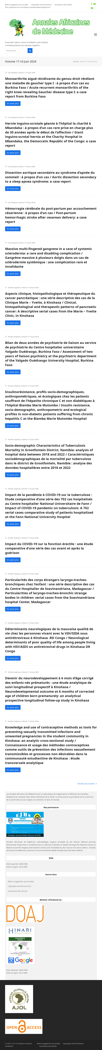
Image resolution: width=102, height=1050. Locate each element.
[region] (25, 824)
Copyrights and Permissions (19, 886)
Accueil (75, 61)
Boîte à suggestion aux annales (21, 881)
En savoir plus (13, 103)
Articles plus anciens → (87, 783)
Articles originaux (14, 287)
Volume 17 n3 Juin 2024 (26, 72)
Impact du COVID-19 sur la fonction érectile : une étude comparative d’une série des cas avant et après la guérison (49, 548)
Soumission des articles (17, 891)
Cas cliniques (12, 72)
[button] (95, 34)
